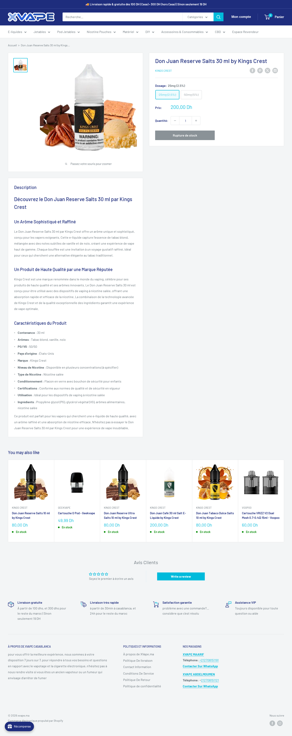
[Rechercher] (218, 17)
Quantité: (161, 120)
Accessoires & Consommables (182, 32)
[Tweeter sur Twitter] (267, 70)
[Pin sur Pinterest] (260, 70)
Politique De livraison (138, 660)
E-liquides (15, 32)
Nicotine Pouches (99, 32)
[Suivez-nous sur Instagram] (280, 723)
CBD (218, 32)
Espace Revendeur (245, 32)
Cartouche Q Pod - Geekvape (76, 513)
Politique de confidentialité (142, 686)
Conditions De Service (138, 673)
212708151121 (210, 680)
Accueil (12, 45)
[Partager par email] (275, 70)
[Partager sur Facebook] (252, 70)
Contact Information (137, 667)
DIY (147, 32)
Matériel (128, 32)
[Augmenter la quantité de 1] (196, 120)
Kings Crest (163, 70)
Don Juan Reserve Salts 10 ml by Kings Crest (31, 515)
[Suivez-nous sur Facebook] (272, 723)
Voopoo (246, 507)
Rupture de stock (185, 135)
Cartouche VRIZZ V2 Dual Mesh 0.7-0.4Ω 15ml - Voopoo (260, 515)
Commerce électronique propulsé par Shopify (35, 720)
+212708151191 (209, 660)
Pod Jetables (66, 32)
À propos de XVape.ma (138, 654)
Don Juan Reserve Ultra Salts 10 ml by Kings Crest (120, 515)
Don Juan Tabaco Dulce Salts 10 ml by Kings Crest (215, 515)
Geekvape (64, 507)
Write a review (181, 576)
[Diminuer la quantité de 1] (175, 120)
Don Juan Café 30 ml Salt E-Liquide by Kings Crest (168, 515)
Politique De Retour (136, 680)
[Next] (284, 501)
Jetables (40, 32)
